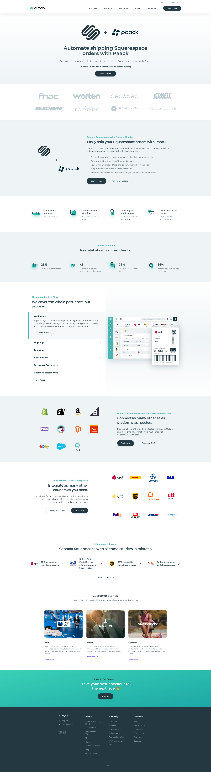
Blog (136, 721)
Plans (137, 8)
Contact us (171, 2)
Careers (112, 725)
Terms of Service (116, 737)
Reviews (137, 737)
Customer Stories (92, 746)
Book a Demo (91, 754)
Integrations (152, 8)
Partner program (116, 741)
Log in (162, 2)
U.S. (111, 745)
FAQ (178, 2)
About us (113, 721)
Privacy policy (115, 733)
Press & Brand (115, 729)
